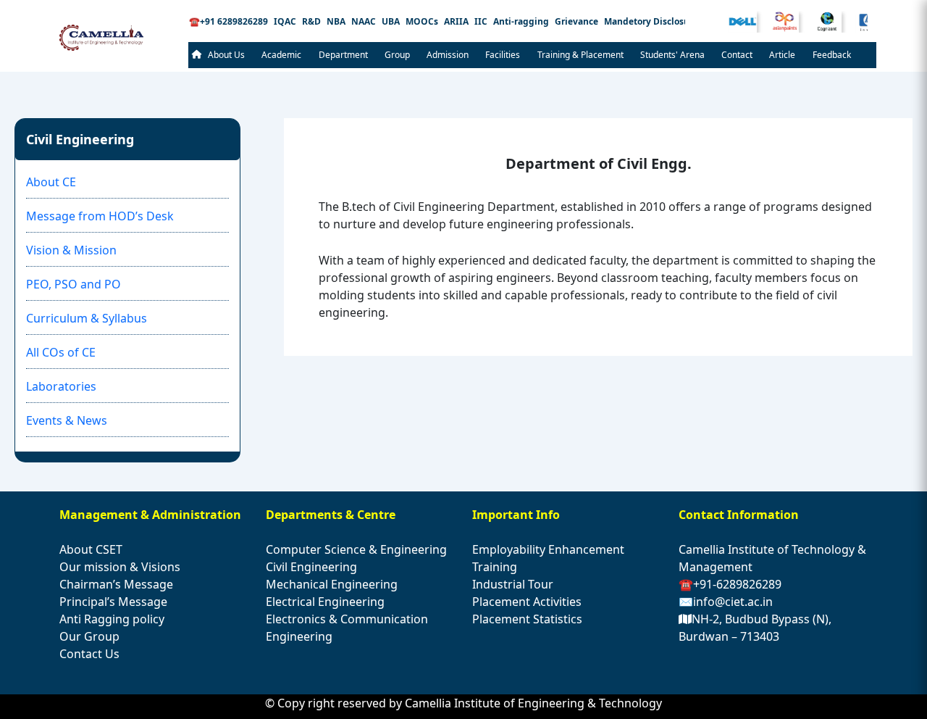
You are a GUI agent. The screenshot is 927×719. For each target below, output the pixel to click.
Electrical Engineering (325, 602)
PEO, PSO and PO (73, 284)
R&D (311, 21)
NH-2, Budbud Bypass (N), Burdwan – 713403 (755, 627)
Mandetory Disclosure (651, 21)
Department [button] (343, 55)
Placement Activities (527, 602)
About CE (51, 182)
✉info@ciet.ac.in (726, 602)
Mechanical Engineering (332, 584)
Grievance (576, 21)
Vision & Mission (71, 250)
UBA (391, 21)
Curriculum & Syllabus (86, 318)
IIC (480, 21)
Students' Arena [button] (672, 55)
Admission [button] (448, 55)
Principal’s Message (113, 602)
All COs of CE (61, 352)
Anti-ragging (521, 21)
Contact (736, 55)
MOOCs (422, 21)
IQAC (285, 21)
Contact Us (89, 654)
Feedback (832, 55)
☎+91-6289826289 (730, 584)
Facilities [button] (502, 55)
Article (782, 55)
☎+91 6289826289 (228, 21)
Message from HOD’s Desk (100, 216)
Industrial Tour (512, 584)
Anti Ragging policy (111, 619)
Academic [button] (281, 55)
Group (397, 55)
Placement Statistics (527, 619)
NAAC (363, 21)
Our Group (89, 636)
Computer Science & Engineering (356, 549)
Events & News (66, 420)
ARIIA (456, 21)
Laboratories (61, 386)
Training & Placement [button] (580, 55)
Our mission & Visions (119, 567)
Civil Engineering (311, 567)
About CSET (90, 549)
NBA (336, 21)
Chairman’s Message (116, 584)
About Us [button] (226, 55)
